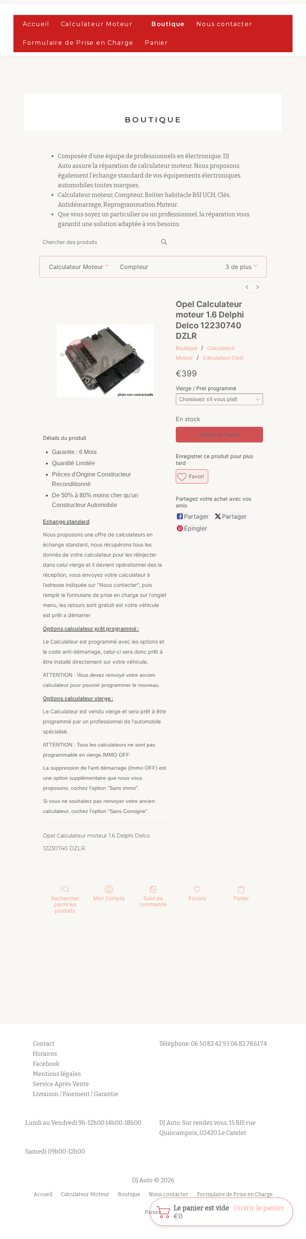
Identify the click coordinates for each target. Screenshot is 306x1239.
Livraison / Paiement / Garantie (75, 1094)
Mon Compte (109, 898)
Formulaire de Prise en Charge (78, 42)
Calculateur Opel (223, 357)
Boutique (168, 24)
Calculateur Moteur (97, 24)
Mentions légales (57, 1073)
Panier (156, 42)
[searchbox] (104, 242)
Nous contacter (224, 24)
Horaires (45, 1053)
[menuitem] (247, 287)
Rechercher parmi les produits (65, 904)
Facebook (46, 1063)
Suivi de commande (153, 901)
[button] (241, 266)
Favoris (197, 898)
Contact (43, 1043)
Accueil (36, 24)
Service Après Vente (61, 1084)
